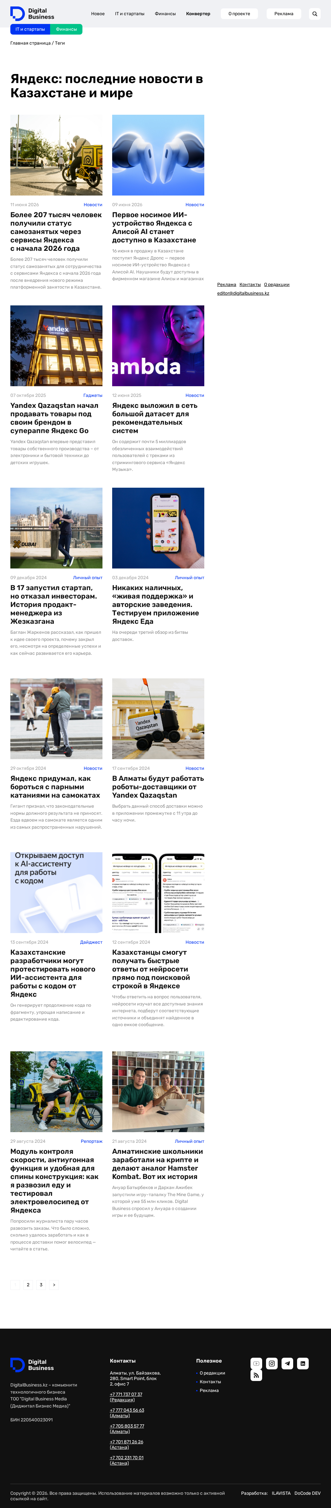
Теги (60, 43)
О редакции (277, 284)
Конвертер (198, 13)
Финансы (66, 29)
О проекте (239, 13)
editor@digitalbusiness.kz (243, 293)
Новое (98, 13)
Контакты (250, 284)
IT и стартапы (30, 29)
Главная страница (30, 43)
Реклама (284, 13)
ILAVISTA (281, 1493)
